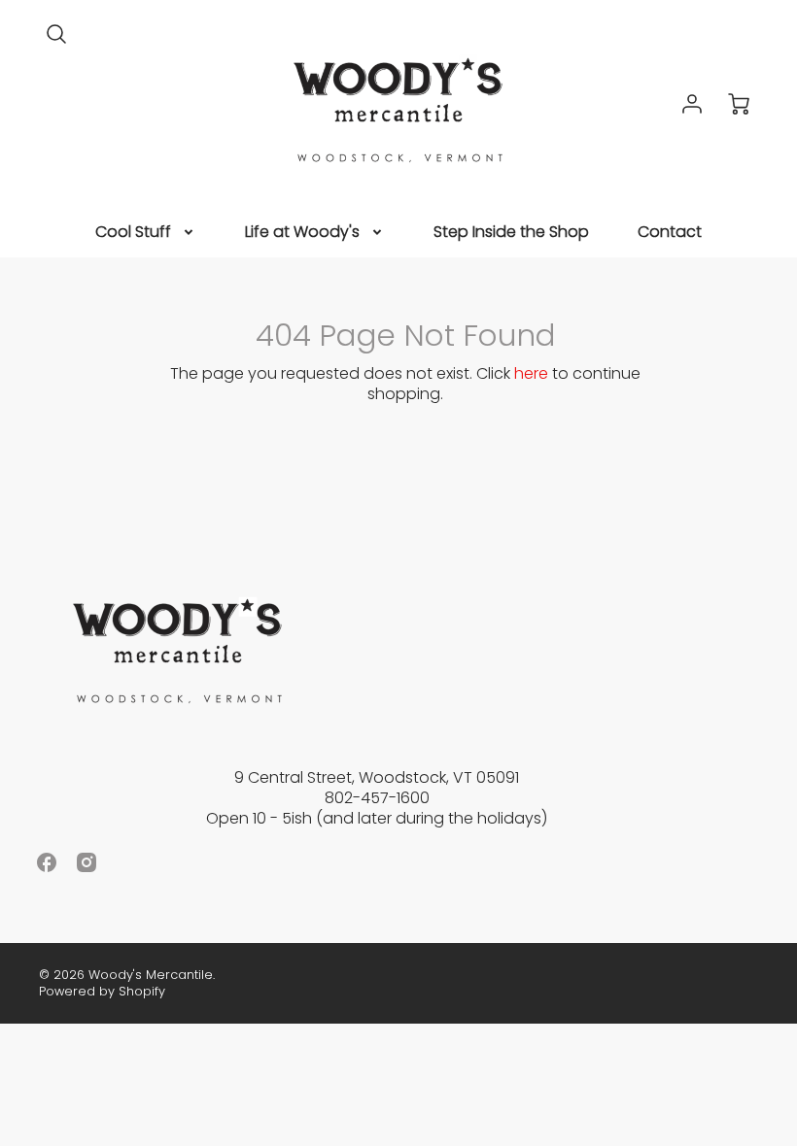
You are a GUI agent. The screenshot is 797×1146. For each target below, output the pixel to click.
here (531, 373)
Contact (670, 232)
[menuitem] (146, 233)
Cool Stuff (133, 232)
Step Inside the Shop (511, 232)
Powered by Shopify (102, 991)
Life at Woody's (302, 232)
